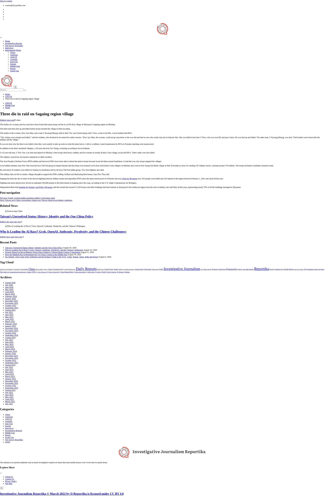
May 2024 (9, 344)
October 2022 (10, 386)
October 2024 (10, 333)
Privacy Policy (11, 481)
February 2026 (11, 296)
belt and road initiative (6, 269)
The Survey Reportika (14, 46)
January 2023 (10, 379)
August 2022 (10, 390)
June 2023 (9, 370)
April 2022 (9, 399)
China (31, 269)
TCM (305, 269)
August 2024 (10, 337)
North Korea (222, 269)
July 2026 (9, 285)
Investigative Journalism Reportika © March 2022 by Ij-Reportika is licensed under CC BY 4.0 (62, 493)
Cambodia (17, 269)
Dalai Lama (100, 269)
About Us (9, 477)
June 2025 (9, 315)
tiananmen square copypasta (315, 269)
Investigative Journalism (182, 269)
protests (239, 269)
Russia (12, 68)
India (161, 269)
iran (202, 269)
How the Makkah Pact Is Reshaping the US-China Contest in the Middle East (36, 255)
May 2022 (9, 397)
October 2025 (10, 305)
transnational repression (18, 272)
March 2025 (10, 321)
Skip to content (6, 1)
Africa (12, 52)
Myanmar (215, 269)
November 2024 (11, 331)
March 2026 (10, 294)
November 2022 (11, 383)
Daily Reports (86, 269)
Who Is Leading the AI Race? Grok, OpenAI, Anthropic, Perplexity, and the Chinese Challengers (63, 231)
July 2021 (9, 404)
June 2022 (9, 395)
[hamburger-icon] (1, 37)
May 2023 (9, 372)
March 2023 (10, 376)
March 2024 (10, 349)
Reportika (261, 269)
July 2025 (9, 312)
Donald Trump (108, 269)
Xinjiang (127, 272)
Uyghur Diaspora (41, 272)
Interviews (9, 48)
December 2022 (11, 381)
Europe (13, 64)
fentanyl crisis (118, 269)
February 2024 (11, 351)
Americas (14, 55)
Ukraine (29, 272)
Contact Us (9, 479)
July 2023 (9, 367)
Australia (13, 59)
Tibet (1, 272)
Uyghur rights (90, 272)
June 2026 (9, 287)
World (7, 108)
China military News (41, 269)
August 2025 (10, 310)
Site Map (8, 483)
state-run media (298, 269)
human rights (139, 269)
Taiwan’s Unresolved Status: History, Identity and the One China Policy (46, 216)
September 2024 (11, 335)
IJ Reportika (155, 269)
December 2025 (11, 301)
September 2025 (11, 308)
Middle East (15, 66)
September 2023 (11, 363)
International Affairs (13, 50)
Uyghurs (98, 272)
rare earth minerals (248, 269)
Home (7, 41)
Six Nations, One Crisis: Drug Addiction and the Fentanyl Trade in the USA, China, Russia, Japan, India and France (51, 257)
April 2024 (9, 347)
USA (34, 272)
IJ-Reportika (147, 269)
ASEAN (13, 57)
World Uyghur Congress (108, 272)
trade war (6, 272)
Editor (2, 120)
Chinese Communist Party (56, 269)
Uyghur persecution (80, 272)
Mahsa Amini (207, 269)
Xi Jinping (120, 272)
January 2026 (10, 299)
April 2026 (9, 292)
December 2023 (11, 356)
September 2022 (11, 388)
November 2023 (11, 358)
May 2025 (9, 317)
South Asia (14, 71)
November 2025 (11, 303)
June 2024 (9, 342)
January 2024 (10, 354)
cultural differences (69, 269)
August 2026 (10, 283)
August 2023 (10, 365)
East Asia (14, 62)
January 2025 (10, 326)
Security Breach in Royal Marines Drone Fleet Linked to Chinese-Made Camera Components (42, 252)
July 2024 (9, 340)
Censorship (24, 269)
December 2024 (11, 328)
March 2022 (10, 402)
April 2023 (9, 374)
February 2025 (11, 324)
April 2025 (9, 319)
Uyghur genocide (53, 272)
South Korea (289, 269)
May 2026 (9, 289)
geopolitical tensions (129, 269)
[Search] (25, 90)
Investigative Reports (13, 43)
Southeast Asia (278, 269)
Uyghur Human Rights (66, 272)
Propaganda (231, 269)
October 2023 (10, 360)
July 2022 (9, 392)
